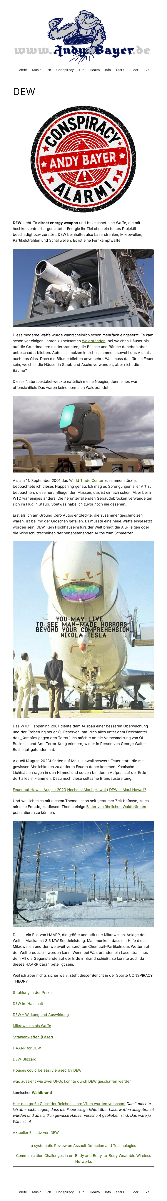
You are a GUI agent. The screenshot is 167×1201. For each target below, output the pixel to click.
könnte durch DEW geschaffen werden (98, 1081)
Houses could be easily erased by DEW (47, 1070)
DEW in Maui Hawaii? (127, 790)
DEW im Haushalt (28, 1003)
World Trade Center (86, 480)
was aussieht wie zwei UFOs (38, 1081)
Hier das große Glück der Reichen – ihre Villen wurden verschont (69, 1104)
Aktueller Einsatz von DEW (36, 1132)
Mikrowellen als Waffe (32, 1026)
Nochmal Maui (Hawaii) (87, 790)
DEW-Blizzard (25, 1059)
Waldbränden (93, 341)
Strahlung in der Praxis (32, 992)
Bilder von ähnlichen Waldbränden (116, 807)
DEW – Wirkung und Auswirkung (41, 1015)
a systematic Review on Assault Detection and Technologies (83, 1145)
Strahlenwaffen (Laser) (33, 1037)
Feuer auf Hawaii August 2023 (39, 790)
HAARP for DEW (27, 1048)
